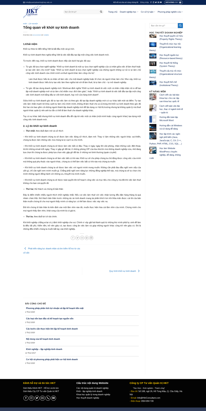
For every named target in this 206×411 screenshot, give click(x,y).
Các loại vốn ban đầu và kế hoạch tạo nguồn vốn (49, 318)
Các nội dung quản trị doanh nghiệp (92, 388)
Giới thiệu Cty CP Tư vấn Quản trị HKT (41, 391)
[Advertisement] (52, 275)
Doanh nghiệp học (128, 12)
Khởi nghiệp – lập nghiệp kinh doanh (44, 349)
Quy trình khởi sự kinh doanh (122, 271)
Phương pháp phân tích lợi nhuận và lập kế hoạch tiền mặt (55, 308)
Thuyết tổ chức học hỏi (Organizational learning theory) (165, 47)
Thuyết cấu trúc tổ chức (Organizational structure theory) (165, 74)
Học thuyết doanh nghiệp (87, 398)
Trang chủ (112, 12)
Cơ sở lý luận (147, 12)
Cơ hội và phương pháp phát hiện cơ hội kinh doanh (52, 359)
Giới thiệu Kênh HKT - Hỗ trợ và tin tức (41, 388)
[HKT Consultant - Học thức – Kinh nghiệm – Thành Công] (41, 12)
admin (46, 35)
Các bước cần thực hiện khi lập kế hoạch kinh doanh (52, 329)
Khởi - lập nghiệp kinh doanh (89, 391)
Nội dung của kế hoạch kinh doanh (43, 339)
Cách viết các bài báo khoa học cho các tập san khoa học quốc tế (169, 98)
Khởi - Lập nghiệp (30, 23)
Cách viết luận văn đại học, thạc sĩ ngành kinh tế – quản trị (171, 109)
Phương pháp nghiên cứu (169, 12)
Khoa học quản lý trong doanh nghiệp (93, 394)
